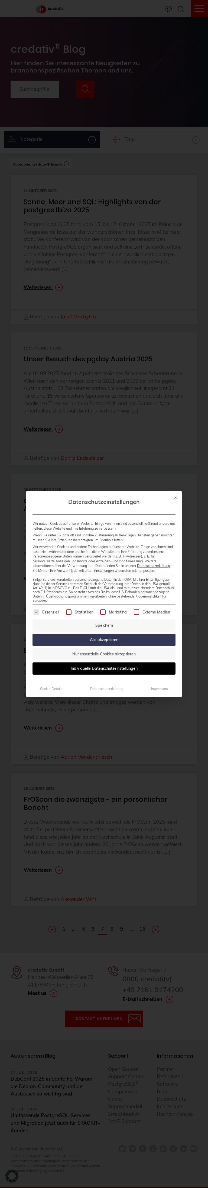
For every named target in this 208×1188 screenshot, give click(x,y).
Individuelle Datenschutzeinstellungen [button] (104, 668)
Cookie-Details (51, 689)
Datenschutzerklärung (153, 566)
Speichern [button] (104, 625)
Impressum (159, 689)
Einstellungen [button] (103, 571)
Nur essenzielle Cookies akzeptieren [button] (104, 654)
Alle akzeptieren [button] (104, 639)
